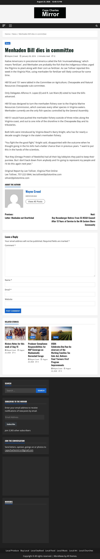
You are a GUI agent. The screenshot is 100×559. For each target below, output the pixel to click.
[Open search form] (97, 25)
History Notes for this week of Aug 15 (14, 345)
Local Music (62, 550)
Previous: (19, 216)
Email (8, 289)
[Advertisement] (25, 476)
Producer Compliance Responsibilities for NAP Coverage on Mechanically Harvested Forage (37, 350)
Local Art (73, 550)
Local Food (50, 550)
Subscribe (11, 424)
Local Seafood (37, 550)
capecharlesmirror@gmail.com (19, 450)
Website (8, 299)
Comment (10, 245)
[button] (3, 26)
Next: (73, 219)
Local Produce (12, 550)
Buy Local (24, 550)
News (8, 43)
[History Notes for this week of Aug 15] (15, 333)
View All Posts (35, 201)
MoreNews (59, 556)
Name (8, 280)
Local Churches (86, 550)
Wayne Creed (12, 56)
